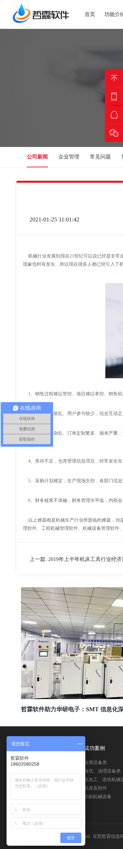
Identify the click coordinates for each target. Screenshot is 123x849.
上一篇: (38, 559)
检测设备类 (95, 762)
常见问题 (100, 156)
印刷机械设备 (98, 796)
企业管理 (68, 156)
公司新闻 (37, 156)
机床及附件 (95, 788)
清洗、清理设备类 (102, 771)
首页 (90, 14)
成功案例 (94, 748)
